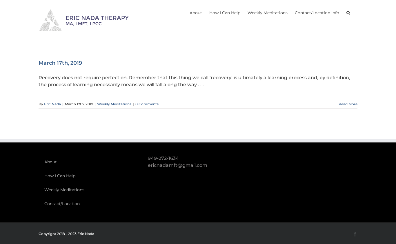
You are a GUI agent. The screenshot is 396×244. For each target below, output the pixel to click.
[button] (348, 12)
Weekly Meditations (114, 104)
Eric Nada (52, 104)
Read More (348, 104)
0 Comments (147, 104)
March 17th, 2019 (60, 63)
